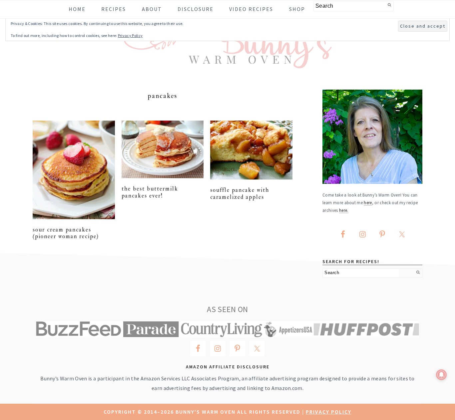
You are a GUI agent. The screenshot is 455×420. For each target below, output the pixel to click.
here (368, 202)
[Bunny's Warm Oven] (228, 63)
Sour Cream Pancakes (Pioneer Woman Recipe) (66, 233)
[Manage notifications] (441, 374)
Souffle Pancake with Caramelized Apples (239, 193)
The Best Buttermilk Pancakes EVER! (150, 192)
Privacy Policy (328, 411)
